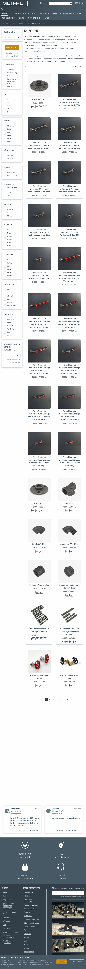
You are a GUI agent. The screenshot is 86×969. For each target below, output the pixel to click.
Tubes (41, 13)
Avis (4, 925)
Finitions (67, 13)
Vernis (26, 937)
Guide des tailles (12, 47)
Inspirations (34, 18)
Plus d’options (76, 962)
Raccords (28, 13)
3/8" (8, 102)
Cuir (8, 290)
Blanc (9, 269)
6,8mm (9, 245)
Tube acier (10, 69)
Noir (8, 266)
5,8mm (9, 233)
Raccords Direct (30, 908)
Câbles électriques (31, 923)
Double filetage (12, 73)
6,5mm (9, 242)
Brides (9, 86)
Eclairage (53, 13)
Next (83, 821)
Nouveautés (29, 892)
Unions (9, 76)
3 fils (9, 196)
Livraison (6, 928)
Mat (8, 332)
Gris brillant (11, 326)
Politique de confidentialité (8, 936)
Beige (9, 272)
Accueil (6, 23)
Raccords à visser (11, 82)
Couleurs (27, 934)
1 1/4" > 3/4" (11, 159)
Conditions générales (7, 942)
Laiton (9, 302)
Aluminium (11, 296)
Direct (9, 132)
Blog (21, 18)
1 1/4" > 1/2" (11, 155)
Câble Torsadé (12, 176)
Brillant (9, 323)
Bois (79, 13)
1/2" (8, 106)
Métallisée (10, 319)
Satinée (9, 335)
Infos (46, 18)
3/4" (8, 109)
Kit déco (14, 13)
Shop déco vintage (18, 23)
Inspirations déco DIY (9, 913)
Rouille (9, 260)
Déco (9, 129)
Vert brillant (11, 329)
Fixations (27, 944)
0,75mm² (10, 210)
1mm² (9, 213)
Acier (9, 138)
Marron (9, 275)
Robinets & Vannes (31, 919)
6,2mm (9, 236)
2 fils (9, 192)
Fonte (9, 142)
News (5, 892)
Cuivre (9, 263)
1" (7, 112)
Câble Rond (11, 173)
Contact (6, 917)
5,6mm (9, 230)
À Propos (6, 921)
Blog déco (6, 899)
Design (9, 135)
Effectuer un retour (10, 932)
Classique (10, 126)
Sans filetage (11, 79)
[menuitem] (4, 13)
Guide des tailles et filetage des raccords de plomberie (10, 906)
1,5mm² (9, 216)
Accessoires (8, 18)
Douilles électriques (32, 926)
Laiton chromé (12, 305)
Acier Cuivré (11, 293)
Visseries (27, 948)
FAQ (4, 896)
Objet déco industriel (28, 900)
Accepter (62, 962)
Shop (4, 13)
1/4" (8, 99)
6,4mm (9, 239)
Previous (3, 821)
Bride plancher (30, 912)
